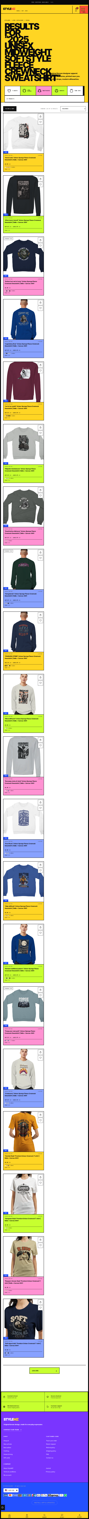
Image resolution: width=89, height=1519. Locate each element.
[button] (40, 116)
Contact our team (11, 1429)
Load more (35, 1370)
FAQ (47, 1454)
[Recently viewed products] (2, 1507)
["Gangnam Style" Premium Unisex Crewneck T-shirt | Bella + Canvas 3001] (23, 1194)
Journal (48, 1468)
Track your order (51, 1441)
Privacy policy (50, 1472)
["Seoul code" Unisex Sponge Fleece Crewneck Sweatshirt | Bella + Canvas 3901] (23, 133)
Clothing (6, 1451)
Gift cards (7, 1458)
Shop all (6, 1441)
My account (7, 1475)
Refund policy (50, 1447)
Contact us (49, 1458)
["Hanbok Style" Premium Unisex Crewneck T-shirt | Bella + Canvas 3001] (23, 1131)
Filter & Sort (9, 108)
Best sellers (7, 1447)
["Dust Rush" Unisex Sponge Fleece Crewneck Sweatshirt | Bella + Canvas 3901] (23, 819)
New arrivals (8, 1444)
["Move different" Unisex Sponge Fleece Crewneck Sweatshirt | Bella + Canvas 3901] (23, 694)
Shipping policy (51, 1451)
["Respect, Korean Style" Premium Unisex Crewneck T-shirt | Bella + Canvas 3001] (23, 1257)
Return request (51, 1444)
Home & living (8, 1454)
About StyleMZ (8, 1468)
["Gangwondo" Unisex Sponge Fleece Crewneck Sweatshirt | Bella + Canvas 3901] (23, 569)
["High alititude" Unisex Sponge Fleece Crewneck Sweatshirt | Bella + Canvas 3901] (23, 882)
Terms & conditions (10, 1472)
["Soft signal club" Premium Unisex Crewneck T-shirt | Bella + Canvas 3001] (23, 1319)
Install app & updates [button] (44, 1503)
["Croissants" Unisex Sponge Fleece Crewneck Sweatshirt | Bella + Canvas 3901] (23, 1069)
